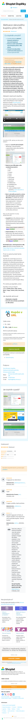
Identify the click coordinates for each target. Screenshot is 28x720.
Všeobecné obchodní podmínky (11, 370)
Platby (9, 709)
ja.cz (20, 494)
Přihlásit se (14, 686)
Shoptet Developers (6, 707)
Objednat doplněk (14, 349)
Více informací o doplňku (9, 368)
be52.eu (16, 523)
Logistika (18, 16)
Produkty (4, 711)
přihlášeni (5, 469)
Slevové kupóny (10, 357)
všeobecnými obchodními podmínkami (14, 663)
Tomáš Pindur (11, 377)
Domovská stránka (4, 19)
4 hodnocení (14, 31)
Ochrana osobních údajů (9, 372)
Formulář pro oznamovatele (18, 698)
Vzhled (18, 709)
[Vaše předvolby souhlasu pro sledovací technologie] (2, 718)
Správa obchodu (11, 711)
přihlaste (15, 344)
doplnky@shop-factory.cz (14, 379)
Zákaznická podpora (20, 711)
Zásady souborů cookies (6, 698)
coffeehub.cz (18, 506)
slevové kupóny (16, 102)
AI (8, 712)
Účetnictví (4, 712)
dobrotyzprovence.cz (20, 482)
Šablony (13, 709)
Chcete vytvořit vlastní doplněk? (8, 705)
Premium (3, 16)
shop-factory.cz (15, 589)
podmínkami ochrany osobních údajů (18, 662)
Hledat (23, 11)
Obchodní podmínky (5, 696)
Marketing (11, 16)
